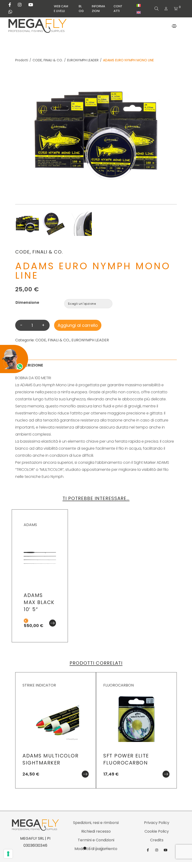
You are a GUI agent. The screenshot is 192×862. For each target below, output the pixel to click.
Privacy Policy (156, 822)
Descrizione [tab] (30, 365)
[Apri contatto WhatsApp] (14, 359)
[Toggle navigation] (174, 26)
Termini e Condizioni (96, 840)
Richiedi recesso (96, 831)
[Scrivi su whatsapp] (10, 12)
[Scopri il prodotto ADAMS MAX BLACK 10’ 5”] (52, 623)
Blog (81, 8)
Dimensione (27, 302)
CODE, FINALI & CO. (48, 60)
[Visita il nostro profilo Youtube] (30, 4)
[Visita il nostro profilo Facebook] (9, 4)
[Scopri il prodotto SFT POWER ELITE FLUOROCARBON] (166, 774)
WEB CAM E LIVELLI (61, 8)
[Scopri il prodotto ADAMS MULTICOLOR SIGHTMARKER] (85, 774)
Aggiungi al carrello (78, 325)
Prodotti (21, 60)
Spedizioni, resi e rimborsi (96, 822)
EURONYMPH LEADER (83, 60)
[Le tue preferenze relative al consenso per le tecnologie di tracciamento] (8, 853)
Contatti (118, 8)
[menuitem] (138, 5)
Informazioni (98, 8)
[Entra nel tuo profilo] (166, 8)
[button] (187, 431)
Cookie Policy (156, 831)
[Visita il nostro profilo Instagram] (20, 4)
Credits (156, 840)
